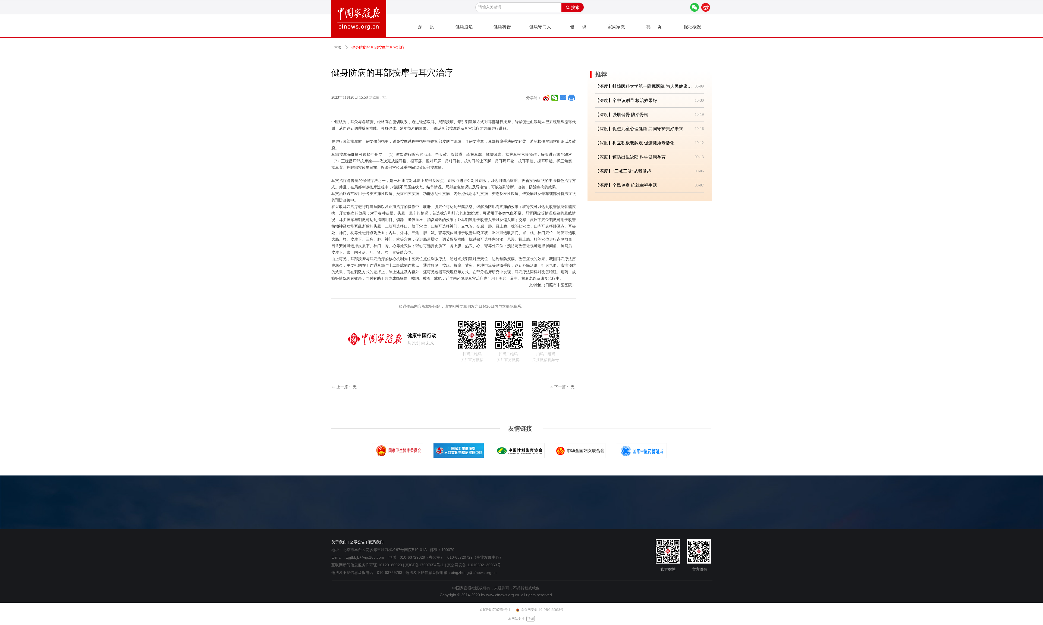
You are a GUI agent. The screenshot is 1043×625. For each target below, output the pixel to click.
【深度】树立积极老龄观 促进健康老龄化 (634, 143)
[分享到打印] (571, 98)
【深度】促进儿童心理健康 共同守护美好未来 (639, 128)
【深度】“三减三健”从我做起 (623, 171)
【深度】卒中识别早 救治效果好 (626, 100)
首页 (338, 47)
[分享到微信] (554, 98)
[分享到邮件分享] (563, 98)
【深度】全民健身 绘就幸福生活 (626, 185)
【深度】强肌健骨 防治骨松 (621, 114)
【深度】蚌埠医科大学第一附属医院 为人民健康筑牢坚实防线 (644, 86)
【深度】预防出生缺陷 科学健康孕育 (630, 157)
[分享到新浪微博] (546, 98)
